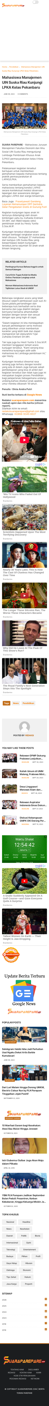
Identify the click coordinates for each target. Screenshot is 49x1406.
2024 (24, 1311)
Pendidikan (14, 67)
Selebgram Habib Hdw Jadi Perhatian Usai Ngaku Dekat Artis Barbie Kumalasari (22, 1052)
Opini (28, 1242)
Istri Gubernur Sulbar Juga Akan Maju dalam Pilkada (23, 1162)
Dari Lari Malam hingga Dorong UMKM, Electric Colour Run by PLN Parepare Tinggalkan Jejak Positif (23, 1090)
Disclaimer (33, 1369)
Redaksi (11, 1372)
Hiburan (28, 1263)
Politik (24, 1236)
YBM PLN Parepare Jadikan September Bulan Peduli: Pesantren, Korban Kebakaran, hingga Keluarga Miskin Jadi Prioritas (24, 1199)
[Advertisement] (24, 36)
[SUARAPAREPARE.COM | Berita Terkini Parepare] (13, 6)
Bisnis (37, 1236)
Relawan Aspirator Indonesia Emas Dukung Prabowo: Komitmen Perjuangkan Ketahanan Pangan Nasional (33, 804)
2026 (24, 1299)
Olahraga (10, 1270)
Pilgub (9, 1153)
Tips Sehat (11, 1277)
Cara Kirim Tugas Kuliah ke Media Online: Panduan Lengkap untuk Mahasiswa (21, 277)
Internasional (12, 1242)
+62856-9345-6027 (24, 414)
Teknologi (10, 1249)
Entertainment (29, 1249)
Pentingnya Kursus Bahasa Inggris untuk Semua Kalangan (24, 268)
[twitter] (9, 712)
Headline (25, 762)
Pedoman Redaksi (18, 1379)
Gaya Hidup (11, 1042)
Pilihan (24, 1256)
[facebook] (4, 712)
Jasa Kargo (11, 1284)
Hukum (27, 1277)
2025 (24, 1305)
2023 (24, 1318)
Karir (38, 1372)
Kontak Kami (26, 1372)
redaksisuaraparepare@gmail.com (20, 411)
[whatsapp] (15, 712)
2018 (24, 1323)
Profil (38, 1256)
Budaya (25, 793)
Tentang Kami (17, 1369)
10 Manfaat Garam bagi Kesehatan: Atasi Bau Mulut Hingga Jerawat (21, 1127)
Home (4, 67)
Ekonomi (26, 1270)
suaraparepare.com (23, 400)
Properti (28, 1284)
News (16, 703)
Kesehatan (24, 1229)
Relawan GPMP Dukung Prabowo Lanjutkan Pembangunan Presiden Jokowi (33, 757)
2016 (24, 1329)
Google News (34, 394)
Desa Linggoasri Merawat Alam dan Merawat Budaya (30, 788)
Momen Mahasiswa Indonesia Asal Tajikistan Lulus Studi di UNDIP (21, 286)
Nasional (25, 824)
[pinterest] (20, 712)
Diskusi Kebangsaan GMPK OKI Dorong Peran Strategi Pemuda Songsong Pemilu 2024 (33, 819)
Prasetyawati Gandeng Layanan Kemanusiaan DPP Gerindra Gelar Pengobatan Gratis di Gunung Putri (24, 204)
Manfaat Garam (13, 1118)
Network (35, 1379)
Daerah (9, 1236)
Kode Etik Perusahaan (24, 1376)
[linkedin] (26, 712)
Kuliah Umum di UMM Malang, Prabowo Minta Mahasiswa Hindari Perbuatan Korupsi (33, 773)
